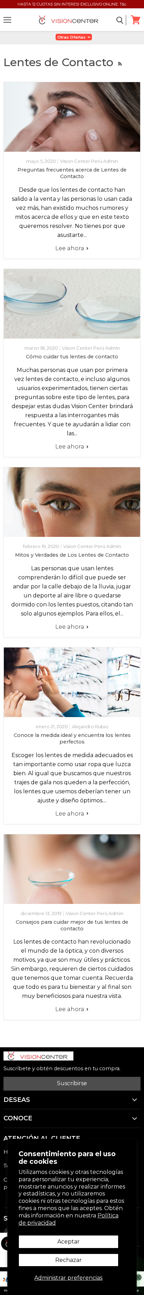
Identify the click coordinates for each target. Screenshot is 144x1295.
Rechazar (68, 1260)
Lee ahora (70, 248)
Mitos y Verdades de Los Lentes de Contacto (72, 555)
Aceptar (68, 1241)
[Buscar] (120, 20)
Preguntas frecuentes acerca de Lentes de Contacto (72, 173)
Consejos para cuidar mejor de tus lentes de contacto (72, 925)
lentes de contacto (50, 941)
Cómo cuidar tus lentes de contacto (72, 356)
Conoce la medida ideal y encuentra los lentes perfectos (72, 738)
